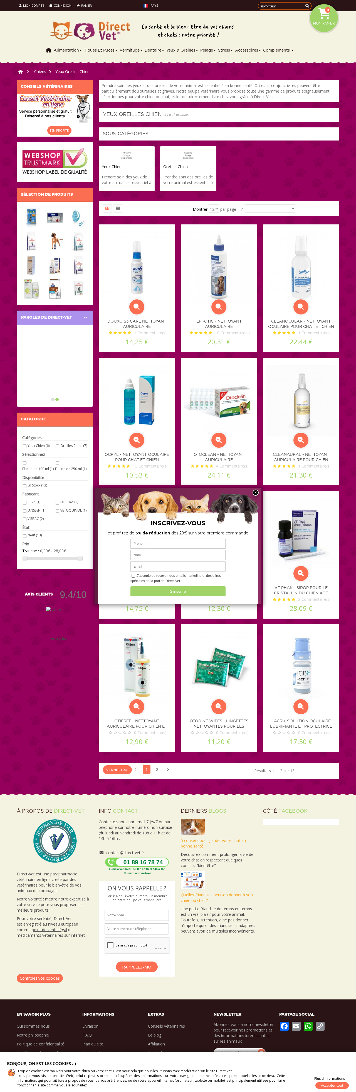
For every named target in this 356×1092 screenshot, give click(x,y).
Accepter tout (332, 1085)
